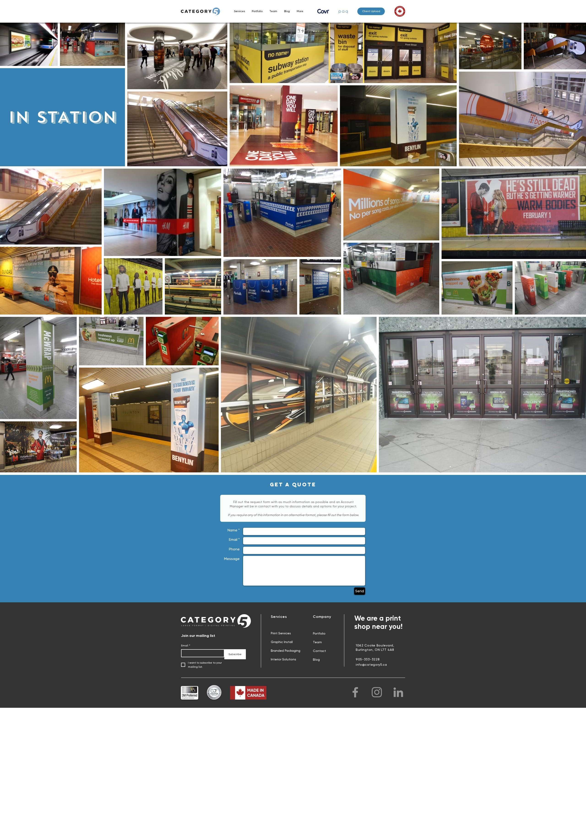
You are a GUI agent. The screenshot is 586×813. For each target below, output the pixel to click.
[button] (239, 11)
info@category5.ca (371, 664)
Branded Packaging (285, 650)
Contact (319, 651)
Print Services (281, 633)
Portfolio (319, 633)
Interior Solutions (283, 659)
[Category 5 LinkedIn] (398, 692)
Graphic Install (282, 642)
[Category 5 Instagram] (377, 692)
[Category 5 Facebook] (355, 692)
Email (185, 645)
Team (317, 642)
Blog (316, 659)
